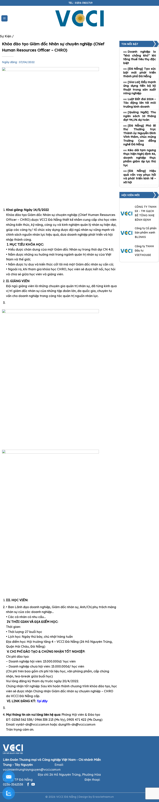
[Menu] (4, 18)
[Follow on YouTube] (33, 785)
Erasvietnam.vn (103, 797)
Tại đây (41, 701)
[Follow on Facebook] (28, 785)
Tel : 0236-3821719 (80, 2)
